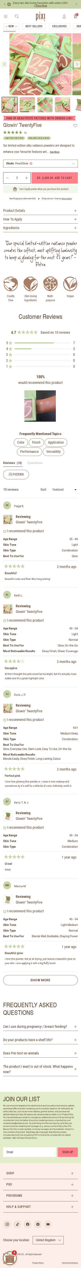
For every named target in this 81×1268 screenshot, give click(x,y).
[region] (40, 406)
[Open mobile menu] (5, 16)
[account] (64, 16)
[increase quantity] (26, 177)
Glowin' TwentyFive (29, 522)
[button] (40, 163)
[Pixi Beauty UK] (40, 16)
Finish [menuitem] (36, 442)
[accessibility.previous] (4, 4)
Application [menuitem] (56, 442)
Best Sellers (34, 26)
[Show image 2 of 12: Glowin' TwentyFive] (27, 105)
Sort (43, 489)
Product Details (14, 210)
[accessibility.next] (76, 4)
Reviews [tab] (13, 464)
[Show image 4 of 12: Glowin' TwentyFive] (62, 105)
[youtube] (48, 1224)
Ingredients (11, 228)
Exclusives (59, 26)
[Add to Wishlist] (75, 125)
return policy (67, 199)
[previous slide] (4, 64)
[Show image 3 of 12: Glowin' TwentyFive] (45, 105)
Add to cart (54, 177)
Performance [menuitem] (29, 452)
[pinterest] (38, 1224)
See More (54, 152)
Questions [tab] (35, 464)
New (11, 26)
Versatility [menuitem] (53, 452)
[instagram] (7, 1224)
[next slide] (77, 64)
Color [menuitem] (21, 442)
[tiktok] (17, 1224)
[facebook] (27, 1224)
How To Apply (12, 219)
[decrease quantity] (7, 177)
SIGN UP (67, 1152)
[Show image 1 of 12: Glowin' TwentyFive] (10, 105)
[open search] (16, 16)
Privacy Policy (38, 1263)
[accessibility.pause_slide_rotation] (9, 4)
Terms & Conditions (70, 1263)
